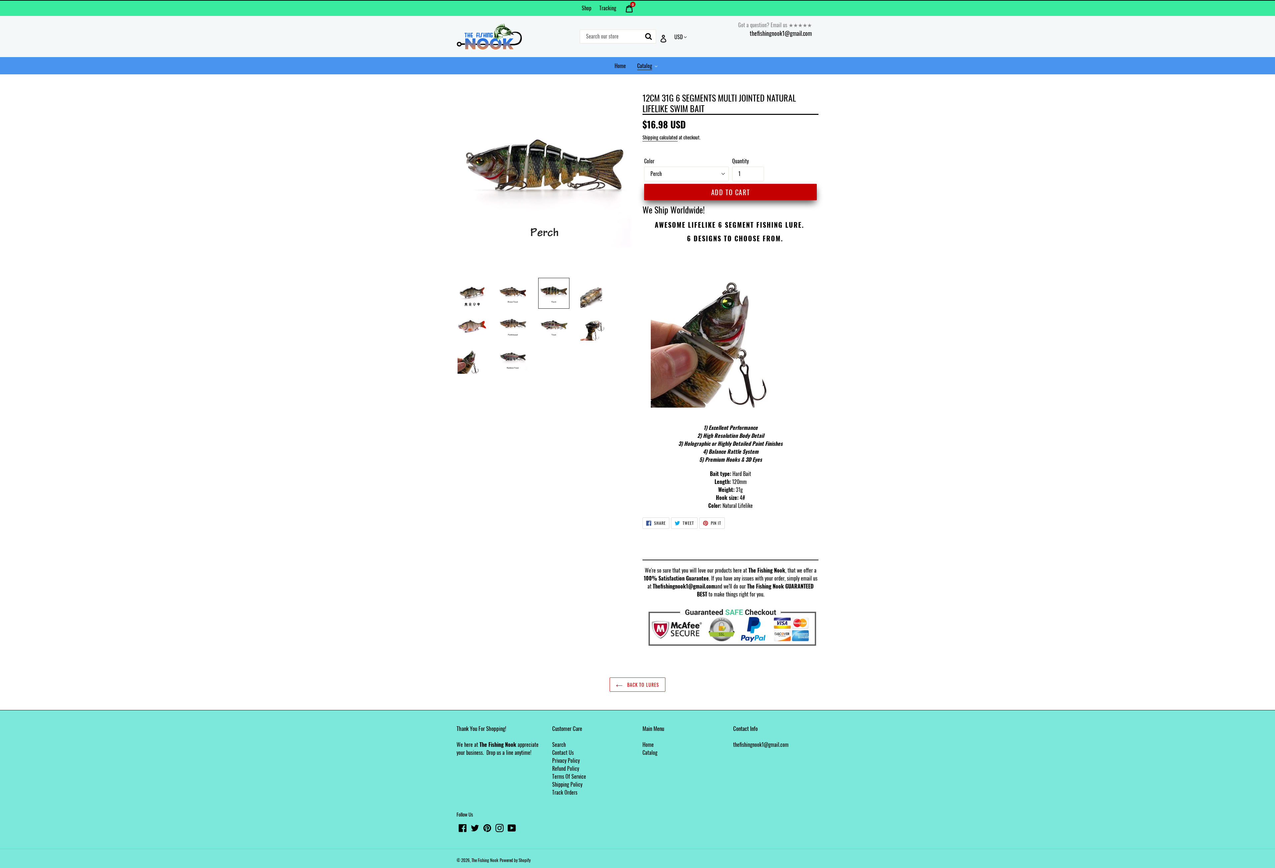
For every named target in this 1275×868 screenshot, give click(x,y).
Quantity (740, 161)
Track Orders (564, 792)
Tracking (607, 8)
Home (648, 745)
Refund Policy (565, 768)
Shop (586, 8)
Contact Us (563, 752)
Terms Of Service (569, 776)
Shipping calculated (660, 137)
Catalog (649, 752)
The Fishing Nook (484, 860)
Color (649, 161)
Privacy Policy (566, 760)
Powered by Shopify (515, 860)
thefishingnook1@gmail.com (781, 33)
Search (559, 745)
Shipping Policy (567, 784)
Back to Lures (642, 684)
